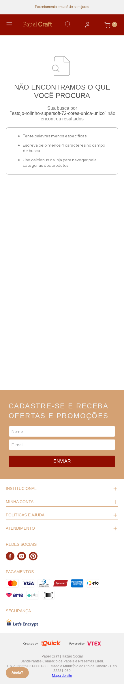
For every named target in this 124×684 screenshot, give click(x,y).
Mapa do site (62, 676)
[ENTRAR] (87, 24)
